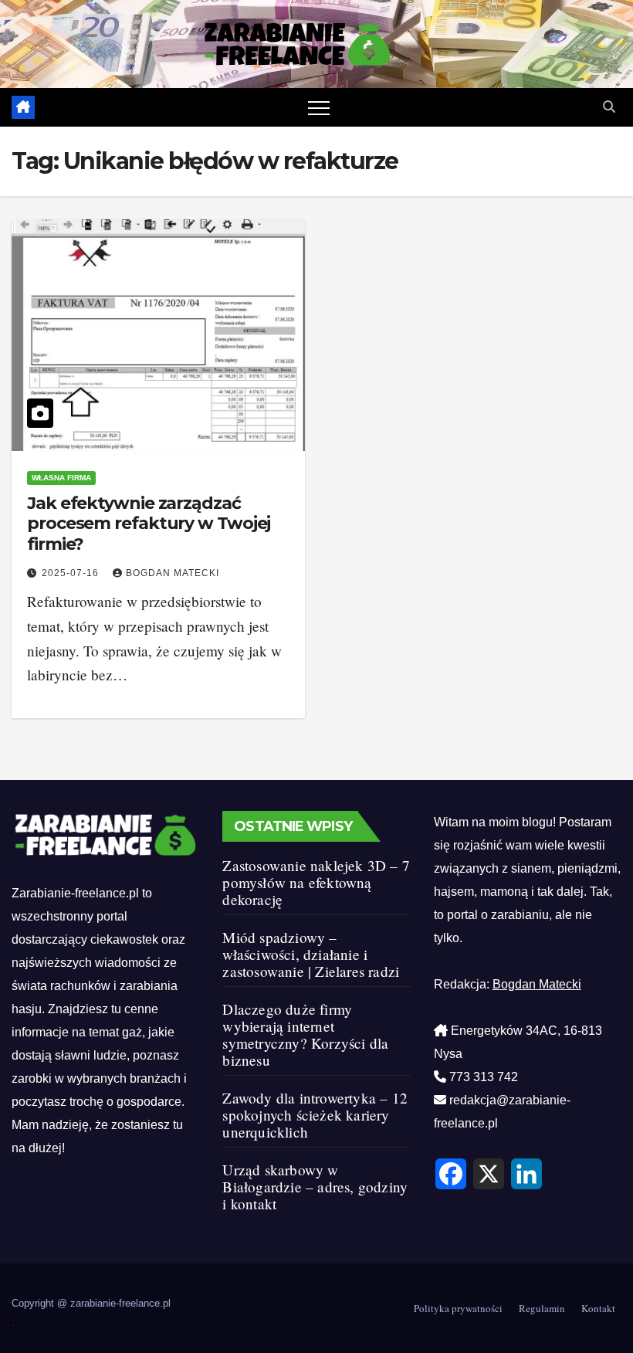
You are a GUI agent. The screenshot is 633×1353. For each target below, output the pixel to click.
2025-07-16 (72, 573)
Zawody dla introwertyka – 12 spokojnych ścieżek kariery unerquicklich (315, 1114)
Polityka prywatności (458, 1308)
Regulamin (542, 1308)
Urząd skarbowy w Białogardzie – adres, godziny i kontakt (315, 1186)
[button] (609, 107)
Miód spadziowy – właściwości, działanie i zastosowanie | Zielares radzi (310, 954)
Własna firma (61, 477)
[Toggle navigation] (319, 107)
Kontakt (598, 1308)
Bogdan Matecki (172, 573)
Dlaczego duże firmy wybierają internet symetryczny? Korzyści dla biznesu (305, 1034)
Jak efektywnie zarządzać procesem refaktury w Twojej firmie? (148, 523)
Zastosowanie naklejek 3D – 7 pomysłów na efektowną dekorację (316, 882)
